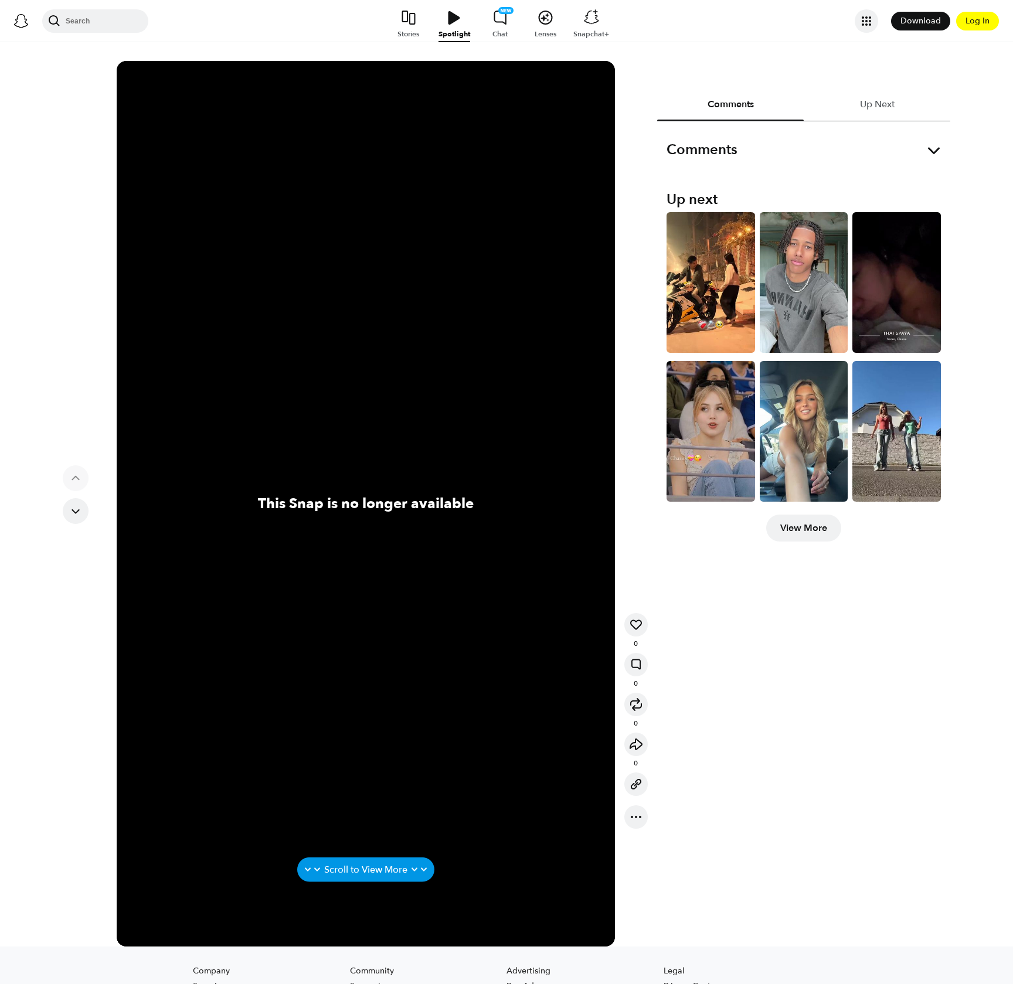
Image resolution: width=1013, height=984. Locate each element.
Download (920, 20)
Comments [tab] (730, 104)
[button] (636, 624)
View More (803, 528)
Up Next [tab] (876, 104)
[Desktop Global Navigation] (21, 21)
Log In (978, 20)
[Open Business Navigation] (866, 21)
